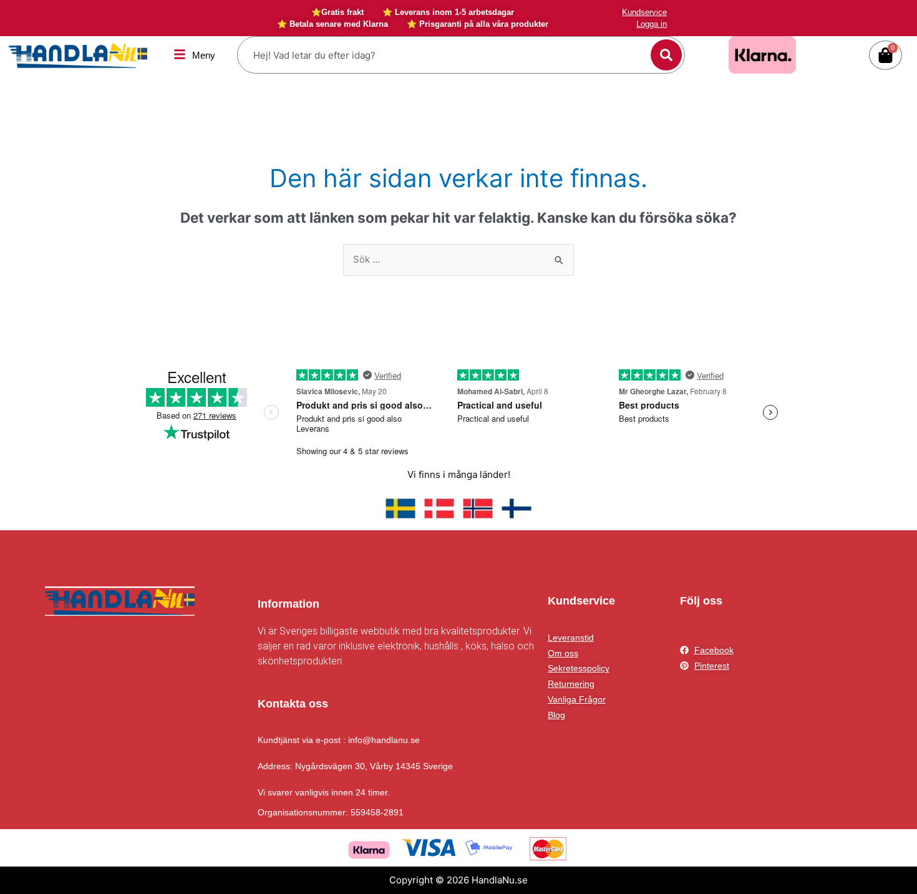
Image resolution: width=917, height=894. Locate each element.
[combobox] (445, 54)
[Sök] (666, 54)
